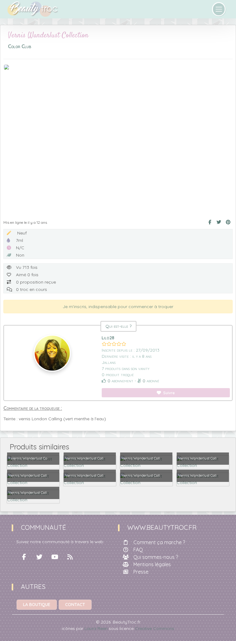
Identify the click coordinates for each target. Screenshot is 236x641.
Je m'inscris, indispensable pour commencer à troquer (118, 306)
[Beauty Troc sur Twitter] (39, 557)
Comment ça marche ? (159, 542)
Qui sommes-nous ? (155, 557)
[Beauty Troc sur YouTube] (54, 557)
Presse (140, 572)
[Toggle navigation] (219, 9)
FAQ (138, 550)
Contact (75, 604)
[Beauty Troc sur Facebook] (24, 557)
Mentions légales (152, 564)
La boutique (36, 604)
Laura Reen (96, 628)
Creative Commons (154, 628)
